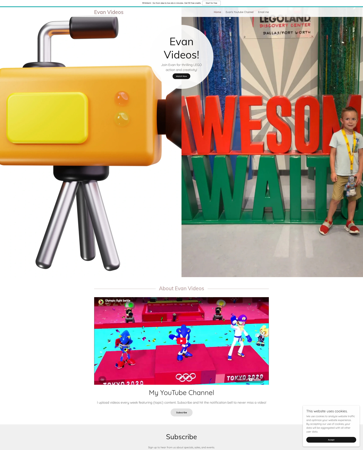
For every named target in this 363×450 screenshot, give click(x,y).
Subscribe (181, 412)
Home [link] (217, 12)
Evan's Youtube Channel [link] (240, 12)
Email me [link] (263, 12)
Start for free (211, 3)
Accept (331, 439)
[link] (138, 13)
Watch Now (181, 76)
